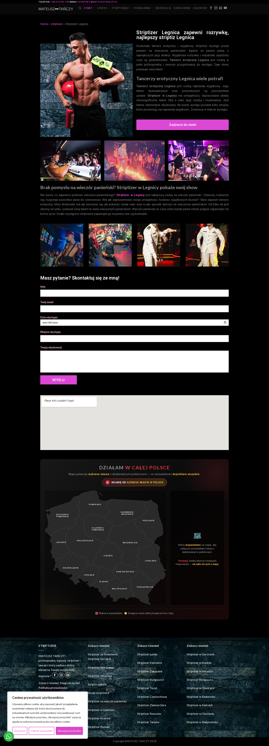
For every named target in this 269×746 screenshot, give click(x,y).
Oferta (102, 8)
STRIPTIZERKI (120, 8)
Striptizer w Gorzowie (200, 654)
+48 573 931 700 (60, 1)
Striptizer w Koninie (199, 662)
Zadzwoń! (200, 8)
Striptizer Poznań (99, 726)
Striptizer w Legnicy (130, 195)
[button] (182, 124)
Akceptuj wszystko (69, 730)
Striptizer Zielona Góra (151, 705)
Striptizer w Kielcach (200, 705)
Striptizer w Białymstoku (202, 722)
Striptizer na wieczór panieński (107, 701)
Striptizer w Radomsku (201, 696)
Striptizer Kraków (99, 718)
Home (44, 24)
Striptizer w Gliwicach (200, 688)
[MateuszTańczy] (55, 9)
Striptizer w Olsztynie (200, 713)
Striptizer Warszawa (100, 667)
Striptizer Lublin (147, 654)
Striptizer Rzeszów (149, 713)
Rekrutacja (163, 8)
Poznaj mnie (142, 8)
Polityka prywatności (52, 687)
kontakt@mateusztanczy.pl (98, 1)
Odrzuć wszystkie (41, 730)
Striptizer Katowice (149, 662)
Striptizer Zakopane (149, 671)
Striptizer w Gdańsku (101, 709)
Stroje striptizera (98, 692)
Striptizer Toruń (147, 688)
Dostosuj (19, 730)
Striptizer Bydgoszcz (150, 679)
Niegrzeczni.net (70, 683)
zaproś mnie (182, 8)
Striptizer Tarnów (148, 722)
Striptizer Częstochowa (152, 696)
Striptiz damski (97, 684)
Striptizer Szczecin (99, 658)
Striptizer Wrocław (100, 675)
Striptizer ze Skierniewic (103, 654)
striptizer (57, 24)
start (88, 8)
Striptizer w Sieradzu (200, 671)
